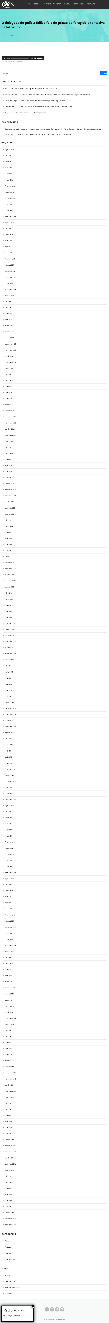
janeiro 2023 (9, 411)
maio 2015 (8, 970)
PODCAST (8, 1253)
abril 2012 (8, 1194)
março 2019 (9, 690)
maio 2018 (8, 751)
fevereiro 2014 (10, 1061)
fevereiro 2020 (10, 623)
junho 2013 (9, 1109)
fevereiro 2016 (10, 915)
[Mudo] (35, 58)
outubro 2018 (9, 721)
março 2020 (9, 617)
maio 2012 (8, 1188)
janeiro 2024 (9, 338)
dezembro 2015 (10, 927)
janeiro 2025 (9, 265)
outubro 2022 (9, 429)
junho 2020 (9, 599)
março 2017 (9, 836)
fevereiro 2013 (10, 1134)
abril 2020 (8, 611)
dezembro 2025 (10, 198)
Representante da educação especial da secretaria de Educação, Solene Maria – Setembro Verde (38, 107)
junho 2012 (9, 1182)
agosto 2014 (9, 1024)
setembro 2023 (10, 362)
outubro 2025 (9, 210)
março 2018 (9, 763)
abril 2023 (8, 393)
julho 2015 (8, 957)
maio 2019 (8, 678)
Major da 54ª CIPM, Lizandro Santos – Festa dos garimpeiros (26, 113)
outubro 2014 (9, 1012)
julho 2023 (8, 374)
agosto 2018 (9, 733)
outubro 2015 (9, 939)
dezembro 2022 (10, 417)
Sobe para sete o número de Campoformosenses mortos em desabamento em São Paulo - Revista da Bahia (43, 129)
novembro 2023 (10, 350)
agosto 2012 (9, 1170)
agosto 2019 (9, 660)
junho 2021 (9, 526)
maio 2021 (8, 532)
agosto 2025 (9, 222)
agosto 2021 (9, 514)
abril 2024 (8, 320)
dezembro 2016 (10, 854)
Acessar (8, 1275)
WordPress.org (10, 1294)
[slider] (40, 58)
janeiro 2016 (9, 921)
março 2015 (9, 982)
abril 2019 (8, 684)
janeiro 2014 (9, 1067)
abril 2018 (8, 757)
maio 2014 (8, 1042)
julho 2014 (8, 1030)
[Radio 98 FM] (8, 2)
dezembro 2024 (10, 271)
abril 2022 (8, 465)
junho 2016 (9, 891)
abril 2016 (8, 903)
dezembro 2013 (10, 1073)
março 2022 (9, 471)
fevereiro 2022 (10, 478)
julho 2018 (8, 739)
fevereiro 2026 (10, 186)
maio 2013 (8, 1115)
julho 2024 (8, 301)
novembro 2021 (10, 496)
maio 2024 (8, 314)
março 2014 (9, 1055)
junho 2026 (9, 162)
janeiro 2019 (9, 702)
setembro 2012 (10, 1164)
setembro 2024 (10, 289)
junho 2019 (9, 672)
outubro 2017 (9, 793)
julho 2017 (8, 812)
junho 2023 (9, 380)
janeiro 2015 (9, 994)
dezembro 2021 (10, 490)
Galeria (67, 4)
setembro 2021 (10, 508)
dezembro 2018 (10, 708)
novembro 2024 (10, 277)
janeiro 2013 (9, 1140)
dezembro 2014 (10, 1000)
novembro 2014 (10, 1006)
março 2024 (9, 326)
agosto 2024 (9, 295)
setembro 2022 (10, 435)
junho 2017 (9, 818)
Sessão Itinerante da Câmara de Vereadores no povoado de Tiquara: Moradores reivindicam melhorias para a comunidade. (47, 95)
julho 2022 (8, 447)
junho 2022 (9, 453)
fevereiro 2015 (10, 988)
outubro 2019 (9, 648)
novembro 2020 (10, 569)
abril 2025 (8, 247)
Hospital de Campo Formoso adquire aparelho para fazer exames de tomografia (44, 134)
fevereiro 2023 (10, 405)
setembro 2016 (10, 872)
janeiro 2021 (9, 557)
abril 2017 (8, 830)
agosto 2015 (9, 951)
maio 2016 (8, 897)
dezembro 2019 (10, 635)
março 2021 (9, 544)
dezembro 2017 (10, 781)
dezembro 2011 (10, 1219)
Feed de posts (10, 1281)
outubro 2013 (9, 1085)
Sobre (35, 4)
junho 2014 (9, 1036)
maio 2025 (8, 241)
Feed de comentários (12, 1287)
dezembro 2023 (10, 344)
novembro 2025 (10, 204)
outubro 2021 (9, 502)
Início (27, 4)
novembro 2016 (10, 860)
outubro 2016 (9, 866)
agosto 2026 (9, 150)
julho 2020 (8, 593)
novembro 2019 (10, 642)
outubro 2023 (9, 356)
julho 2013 (8, 1103)
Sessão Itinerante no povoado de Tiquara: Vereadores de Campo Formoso (31, 88)
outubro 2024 (9, 283)
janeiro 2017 (9, 848)
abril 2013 (8, 1121)
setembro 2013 (10, 1091)
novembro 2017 (10, 787)
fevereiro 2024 (10, 332)
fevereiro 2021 (10, 550)
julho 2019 (8, 666)
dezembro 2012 (10, 1146)
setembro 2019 (10, 654)
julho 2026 (8, 156)
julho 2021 (8, 520)
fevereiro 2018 (10, 769)
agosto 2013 (9, 1097)
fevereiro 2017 (10, 842)
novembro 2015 (10, 933)
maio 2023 (8, 386)
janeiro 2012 (9, 1213)
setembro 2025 (10, 216)
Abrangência (78, 4)
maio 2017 (8, 824)
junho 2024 (9, 307)
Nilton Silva (9, 134)
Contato (91, 4)
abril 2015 (8, 976)
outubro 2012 (9, 1158)
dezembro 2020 (10, 563)
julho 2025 (8, 229)
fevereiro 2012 (10, 1206)
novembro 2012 (10, 1152)
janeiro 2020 (9, 629)
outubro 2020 (9, 575)
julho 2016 (8, 885)
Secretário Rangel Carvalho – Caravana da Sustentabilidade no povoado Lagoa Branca (35, 101)
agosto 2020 (9, 587)
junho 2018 (9, 745)
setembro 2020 (10, 581)
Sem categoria (10, 1259)
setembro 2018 (10, 727)
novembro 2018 (10, 714)
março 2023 (9, 399)
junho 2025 (9, 235)
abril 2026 (8, 174)
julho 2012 (8, 1176)
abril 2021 (8, 538)
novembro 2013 (10, 1079)
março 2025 (9, 253)
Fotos (7, 1241)
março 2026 (9, 180)
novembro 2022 (10, 423)
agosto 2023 (9, 368)
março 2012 (9, 1200)
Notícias (47, 4)
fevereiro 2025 (10, 259)
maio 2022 (8, 459)
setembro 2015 (10, 945)
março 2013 (9, 1127)
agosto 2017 (9, 806)
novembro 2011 (10, 1225)
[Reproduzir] (4, 58)
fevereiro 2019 (10, 696)
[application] (23, 58)
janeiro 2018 (9, 775)
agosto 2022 (9, 441)
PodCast (57, 4)
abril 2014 (8, 1049)
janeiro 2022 (9, 484)
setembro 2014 (10, 1018)
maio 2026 (8, 168)
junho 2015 (9, 963)
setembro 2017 (10, 799)
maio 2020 (8, 605)
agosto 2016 (9, 878)
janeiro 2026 (9, 192)
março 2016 (9, 909)
